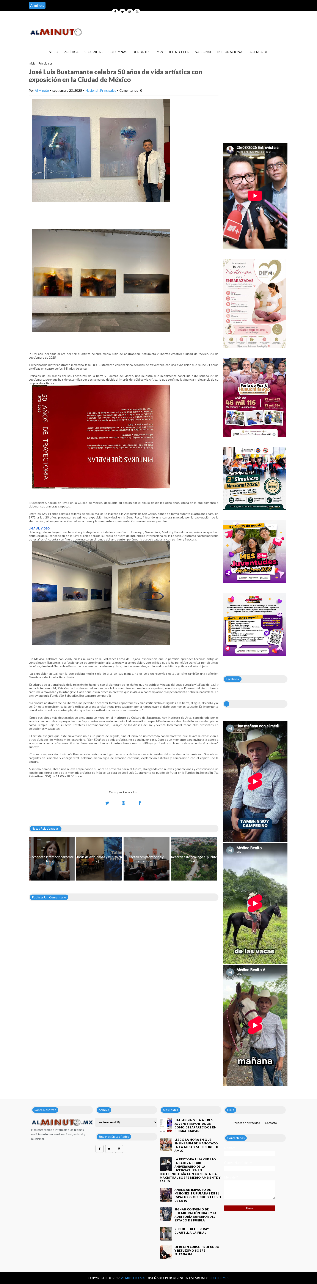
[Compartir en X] (107, 803)
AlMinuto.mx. (134, 1278)
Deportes (141, 52)
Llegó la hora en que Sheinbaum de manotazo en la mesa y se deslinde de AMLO (197, 1145)
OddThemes (219, 1278)
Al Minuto (42, 90)
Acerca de (259, 52)
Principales (45, 63)
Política (70, 52)
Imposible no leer (172, 52)
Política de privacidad (246, 1123)
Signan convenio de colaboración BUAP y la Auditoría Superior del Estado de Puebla (195, 1215)
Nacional (203, 52)
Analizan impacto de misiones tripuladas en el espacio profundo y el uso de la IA (197, 1195)
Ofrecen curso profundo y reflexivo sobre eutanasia (197, 1250)
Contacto (271, 1123)
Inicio (53, 52)
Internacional (230, 52)
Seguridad (93, 52)
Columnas (117, 52)
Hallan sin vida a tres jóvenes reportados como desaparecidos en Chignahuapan (195, 1125)
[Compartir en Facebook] (139, 803)
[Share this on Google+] (123, 803)
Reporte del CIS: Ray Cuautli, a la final (191, 1230)
